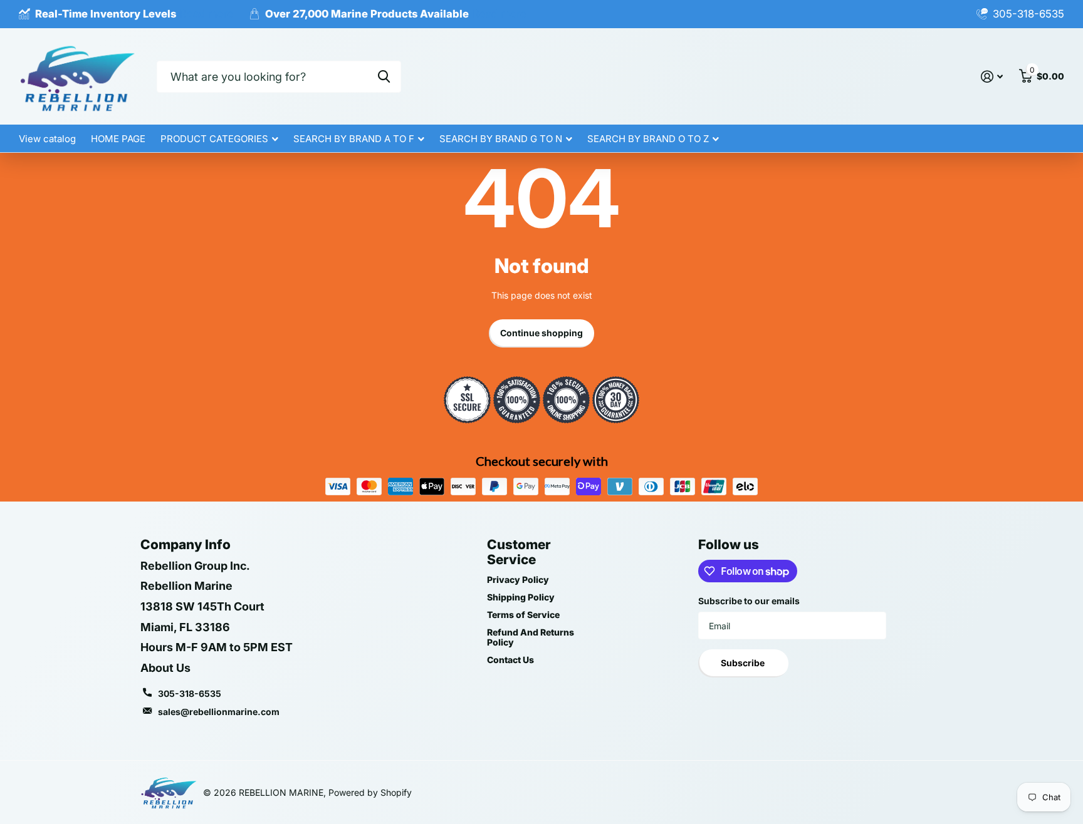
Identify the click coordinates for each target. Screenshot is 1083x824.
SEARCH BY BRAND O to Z (648, 139)
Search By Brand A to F (353, 139)
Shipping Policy (521, 597)
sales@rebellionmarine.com (219, 711)
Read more (207, 14)
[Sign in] (991, 77)
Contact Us (510, 659)
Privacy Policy (518, 579)
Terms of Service (523, 614)
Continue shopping (541, 332)
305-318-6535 (189, 693)
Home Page (118, 139)
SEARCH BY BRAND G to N (500, 139)
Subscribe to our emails (749, 600)
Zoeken (384, 77)
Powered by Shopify (370, 792)
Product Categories (214, 139)
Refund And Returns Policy (530, 637)
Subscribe (743, 662)
